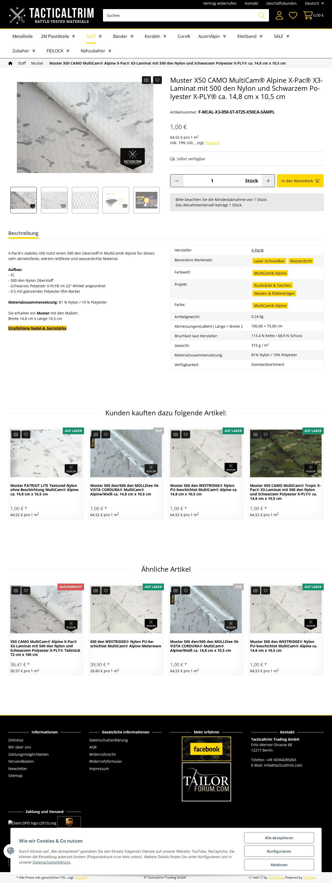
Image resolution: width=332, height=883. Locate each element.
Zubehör (20, 51)
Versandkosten (21, 761)
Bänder (120, 36)
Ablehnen (279, 865)
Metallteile (22, 36)
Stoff (91, 36)
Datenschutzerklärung (108, 740)
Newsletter (17, 768)
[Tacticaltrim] (51, 15)
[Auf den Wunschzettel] (157, 80)
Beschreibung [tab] (23, 233)
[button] (279, 15)
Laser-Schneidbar (269, 260)
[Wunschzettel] (293, 15)
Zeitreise (15, 740)
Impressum (99, 768)
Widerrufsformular (105, 761)
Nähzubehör (93, 51)
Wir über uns (19, 747)
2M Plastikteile (55, 36)
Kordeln (152, 36)
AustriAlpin (209, 36)
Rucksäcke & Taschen (272, 285)
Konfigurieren (279, 851)
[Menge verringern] (176, 180)
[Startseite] (10, 63)
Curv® (184, 36)
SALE (278, 36)
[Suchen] (261, 15)
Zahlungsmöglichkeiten (28, 754)
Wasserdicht (301, 260)
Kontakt (251, 3)
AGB (92, 747)
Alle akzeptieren (279, 838)
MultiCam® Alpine (270, 273)
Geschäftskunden (281, 3)
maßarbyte (276, 877)
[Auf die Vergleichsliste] (146, 80)
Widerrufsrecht (102, 754)
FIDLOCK (55, 51)
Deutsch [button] (312, 3)
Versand (213, 142)
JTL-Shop (309, 877)
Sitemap (15, 775)
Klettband (247, 36)
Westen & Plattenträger (274, 293)
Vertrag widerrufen (220, 3)
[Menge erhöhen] (268, 180)
